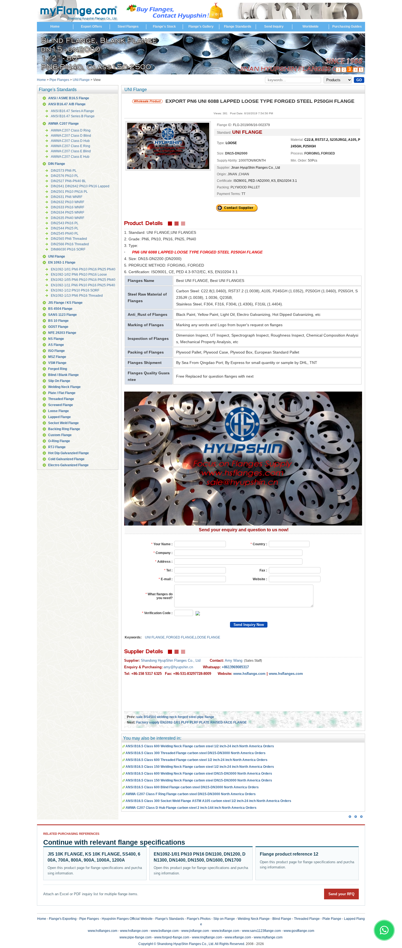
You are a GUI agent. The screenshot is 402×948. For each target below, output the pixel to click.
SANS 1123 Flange (62, 315)
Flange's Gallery (201, 26)
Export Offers (91, 26)
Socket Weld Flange (63, 423)
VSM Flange (57, 363)
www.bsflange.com (165, 931)
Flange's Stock (164, 26)
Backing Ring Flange (64, 429)
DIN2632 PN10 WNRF (67, 202)
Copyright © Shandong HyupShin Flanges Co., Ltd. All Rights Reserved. (191, 944)
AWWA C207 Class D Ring (71, 130)
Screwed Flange (60, 405)
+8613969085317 (235, 667)
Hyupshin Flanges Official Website (127, 919)
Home (55, 26)
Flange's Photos (199, 919)
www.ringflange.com (207, 937)
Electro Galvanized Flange (68, 465)
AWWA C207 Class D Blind (71, 136)
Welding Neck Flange (64, 387)
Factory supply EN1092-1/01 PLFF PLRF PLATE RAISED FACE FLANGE (191, 722)
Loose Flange (58, 411)
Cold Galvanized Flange (66, 459)
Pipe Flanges (59, 80)
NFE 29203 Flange (62, 333)
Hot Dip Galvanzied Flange (68, 453)
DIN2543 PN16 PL (64, 223)
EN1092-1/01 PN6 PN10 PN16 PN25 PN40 (83, 269)
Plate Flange (331, 919)
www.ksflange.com (225, 931)
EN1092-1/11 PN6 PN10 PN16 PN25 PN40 (83, 285)
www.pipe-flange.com (136, 937)
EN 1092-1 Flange (61, 262)
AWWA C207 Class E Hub (70, 157)
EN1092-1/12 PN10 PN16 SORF (75, 290)
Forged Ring (57, 369)
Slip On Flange (59, 381)
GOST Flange (58, 327)
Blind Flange (281, 919)
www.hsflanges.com (102, 931)
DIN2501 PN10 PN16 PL (69, 192)
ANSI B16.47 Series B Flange (73, 116)
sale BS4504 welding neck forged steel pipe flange (175, 717)
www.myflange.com (268, 937)
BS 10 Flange (58, 321)
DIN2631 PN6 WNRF (66, 197)
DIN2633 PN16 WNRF (67, 207)
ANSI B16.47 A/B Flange (67, 104)
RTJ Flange (57, 447)
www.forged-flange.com (171, 937)
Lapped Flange (59, 417)
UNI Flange (81, 80)
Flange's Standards (169, 919)
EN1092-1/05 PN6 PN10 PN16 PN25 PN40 (83, 280)
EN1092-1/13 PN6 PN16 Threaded (77, 295)
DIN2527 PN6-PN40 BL (68, 181)
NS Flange (56, 339)
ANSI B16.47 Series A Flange (72, 111)
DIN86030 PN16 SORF (68, 249)
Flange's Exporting (63, 919)
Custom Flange (60, 435)
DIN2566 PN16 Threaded (70, 244)
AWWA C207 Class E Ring (70, 146)
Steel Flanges (128, 26)
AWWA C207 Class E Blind (71, 151)
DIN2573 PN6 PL (64, 171)
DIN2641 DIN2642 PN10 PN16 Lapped (80, 186)
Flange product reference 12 (289, 854)
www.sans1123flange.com (261, 931)
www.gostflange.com (299, 931)
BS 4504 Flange (60, 309)
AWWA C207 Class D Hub (70, 141)
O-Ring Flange (59, 441)
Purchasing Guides (347, 26)
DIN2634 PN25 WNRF (67, 212)
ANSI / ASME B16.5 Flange (68, 98)
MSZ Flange (57, 357)
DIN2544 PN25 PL (64, 228)
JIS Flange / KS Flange (65, 303)
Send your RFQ (341, 894)
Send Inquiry (274, 26)
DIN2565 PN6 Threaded (69, 239)
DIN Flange (56, 164)
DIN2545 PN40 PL (64, 233)
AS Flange (56, 345)
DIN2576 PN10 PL (64, 176)
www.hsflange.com (134, 931)
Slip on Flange (224, 919)
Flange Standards (237, 26)
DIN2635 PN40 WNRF (67, 218)
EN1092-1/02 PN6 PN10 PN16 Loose (79, 274)
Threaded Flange (61, 399)
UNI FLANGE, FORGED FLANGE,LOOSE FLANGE (182, 637)
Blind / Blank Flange (63, 375)
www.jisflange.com (195, 931)
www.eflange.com (238, 937)
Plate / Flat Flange (61, 393)
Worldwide (310, 26)
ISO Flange (56, 351)
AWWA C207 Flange (63, 124)
